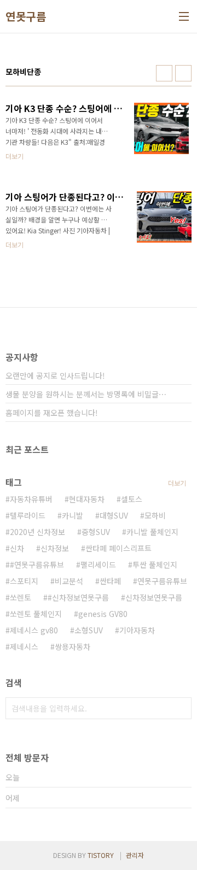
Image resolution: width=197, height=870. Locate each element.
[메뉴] (184, 16)
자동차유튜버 (31, 498)
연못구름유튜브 (162, 580)
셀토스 (131, 498)
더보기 (177, 482)
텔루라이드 (27, 515)
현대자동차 (87, 498)
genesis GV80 (103, 613)
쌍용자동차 (72, 646)
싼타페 (110, 580)
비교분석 (69, 580)
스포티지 (24, 580)
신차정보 (54, 548)
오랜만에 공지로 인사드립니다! (55, 375)
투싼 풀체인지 (154, 564)
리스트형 (183, 73)
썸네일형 (164, 73)
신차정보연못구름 (153, 597)
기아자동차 (137, 630)
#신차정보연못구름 (78, 597)
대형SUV (114, 515)
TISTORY (101, 855)
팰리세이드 (98, 564)
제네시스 (24, 646)
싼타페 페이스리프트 (118, 548)
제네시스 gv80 (34, 630)
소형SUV (88, 630)
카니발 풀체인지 (152, 531)
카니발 (72, 515)
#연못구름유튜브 (37, 564)
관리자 (135, 855)
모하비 (155, 515)
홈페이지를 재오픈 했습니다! (51, 412)
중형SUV (96, 531)
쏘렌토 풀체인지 (36, 613)
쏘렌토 (20, 597)
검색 (180, 708)
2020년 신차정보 (37, 531)
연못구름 (25, 16)
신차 (17, 548)
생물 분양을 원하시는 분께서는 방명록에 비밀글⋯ (85, 394)
